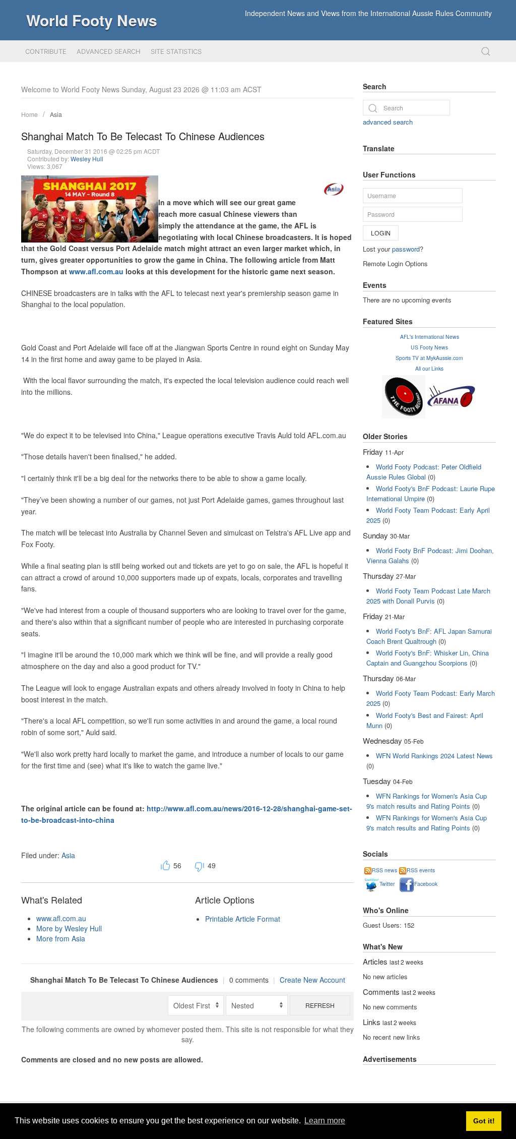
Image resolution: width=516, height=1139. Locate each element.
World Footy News (91, 20)
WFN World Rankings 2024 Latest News (434, 755)
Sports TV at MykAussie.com (429, 358)
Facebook (425, 883)
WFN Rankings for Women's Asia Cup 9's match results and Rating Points (426, 801)
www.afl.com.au (96, 271)
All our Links (429, 368)
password (406, 249)
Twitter (387, 883)
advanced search (388, 122)
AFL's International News (429, 336)
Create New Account (312, 980)
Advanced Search (109, 51)
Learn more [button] (324, 1120)
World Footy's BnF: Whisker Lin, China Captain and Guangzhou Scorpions (427, 658)
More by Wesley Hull (69, 928)
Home (29, 114)
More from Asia (60, 938)
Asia (56, 114)
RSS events (421, 870)
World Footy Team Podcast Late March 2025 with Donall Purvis (428, 596)
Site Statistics (176, 51)
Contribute (46, 51)
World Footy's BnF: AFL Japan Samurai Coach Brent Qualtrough (429, 636)
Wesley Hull (87, 158)
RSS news (384, 870)
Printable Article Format (242, 919)
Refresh (320, 1005)
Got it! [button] (484, 1121)
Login (381, 232)
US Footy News (429, 347)
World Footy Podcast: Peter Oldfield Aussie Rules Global (423, 472)
